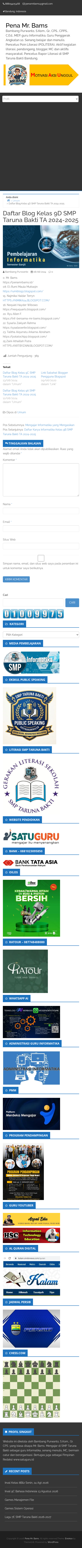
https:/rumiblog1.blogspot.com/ (23, 291)
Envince (68, 1538)
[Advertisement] (41, 148)
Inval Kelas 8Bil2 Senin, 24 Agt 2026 (26, 1482)
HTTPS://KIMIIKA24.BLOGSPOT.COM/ (26, 300)
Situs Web (9, 539)
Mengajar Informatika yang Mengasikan (49, 425)
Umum (21, 412)
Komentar (10, 459)
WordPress (53, 1542)
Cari (5, 594)
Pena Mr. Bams (32, 1538)
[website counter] (33, 613)
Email (7, 521)
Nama (7, 504)
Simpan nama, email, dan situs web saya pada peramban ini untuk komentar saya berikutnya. (40, 566)
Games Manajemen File (19, 1499)
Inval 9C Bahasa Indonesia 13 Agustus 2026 (31, 1491)
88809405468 (12, 3)
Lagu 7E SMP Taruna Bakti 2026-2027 (28, 1517)
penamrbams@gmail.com (39, 3)
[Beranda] (8, 200)
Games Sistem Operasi (19, 1508)
